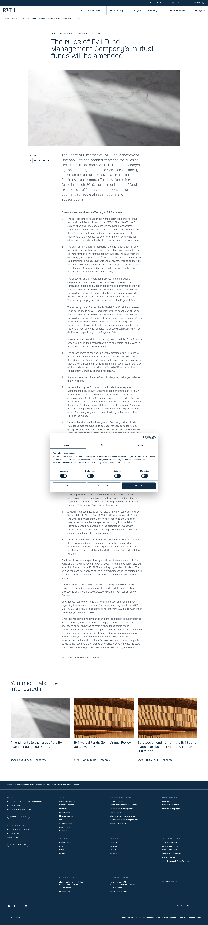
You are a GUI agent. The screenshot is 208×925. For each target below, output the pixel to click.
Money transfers (66, 816)
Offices (113, 846)
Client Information (67, 801)
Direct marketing (170, 918)
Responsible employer (171, 809)
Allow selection (104, 486)
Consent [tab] (68, 445)
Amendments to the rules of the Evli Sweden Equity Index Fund (37, 745)
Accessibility (195, 918)
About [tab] (140, 445)
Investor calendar (169, 857)
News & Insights (65, 843)
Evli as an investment (170, 843)
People (113, 850)
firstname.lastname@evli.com (19, 809)
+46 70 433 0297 (117, 888)
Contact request (18, 816)
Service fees (64, 812)
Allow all (138, 486)
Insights (137, 11)
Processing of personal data (148, 918)
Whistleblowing (65, 823)
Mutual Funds (66, 33)
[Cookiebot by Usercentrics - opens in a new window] (145, 437)
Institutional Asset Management (123, 805)
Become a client (154, 3)
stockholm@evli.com (118, 892)
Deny (69, 486)
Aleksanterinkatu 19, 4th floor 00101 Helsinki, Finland (71, 883)
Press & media (65, 827)
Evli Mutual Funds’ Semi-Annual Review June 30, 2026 (103, 745)
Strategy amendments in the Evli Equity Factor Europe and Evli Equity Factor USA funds (167, 747)
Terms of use (127, 918)
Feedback (63, 809)
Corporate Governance (171, 854)
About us (114, 843)
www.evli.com (104, 592)
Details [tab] (104, 445)
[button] (30, 160)
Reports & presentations (172, 846)
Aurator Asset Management (121, 809)
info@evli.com (103, 609)
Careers (113, 854)
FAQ (60, 820)
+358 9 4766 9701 (14, 834)
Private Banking (116, 801)
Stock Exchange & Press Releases (175, 861)
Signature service (66, 805)
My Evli (201, 11)
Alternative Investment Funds (122, 816)
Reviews (62, 854)
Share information (169, 850)
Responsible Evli (168, 801)
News (53, 33)
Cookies (183, 918)
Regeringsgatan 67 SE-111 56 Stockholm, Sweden (123, 883)
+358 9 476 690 (13, 806)
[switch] (90, 476)
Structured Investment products (124, 820)
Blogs (61, 850)
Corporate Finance (118, 823)
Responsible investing (170, 805)
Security (63, 831)
